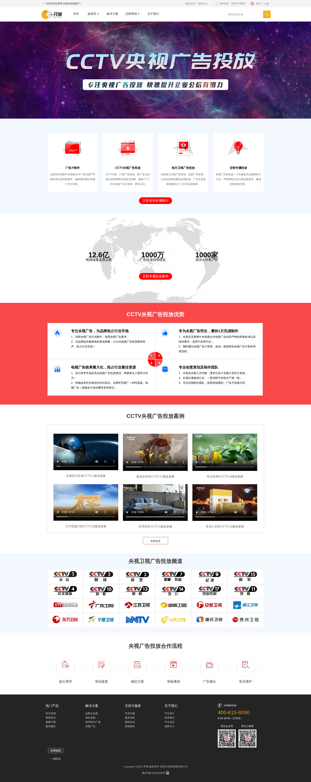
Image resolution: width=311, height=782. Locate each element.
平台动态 (169, 722)
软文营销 (51, 713)
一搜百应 (56, 758)
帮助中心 (203, 3)
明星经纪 (51, 717)
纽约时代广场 (92, 722)
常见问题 (130, 713)
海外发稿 (90, 717)
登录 (258, 3)
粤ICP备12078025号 (154, 773)
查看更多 (155, 541)
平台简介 (169, 713)
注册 (266, 3)
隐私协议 (130, 722)
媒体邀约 (51, 726)
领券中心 (169, 726)
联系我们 (169, 717)
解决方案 (112, 14)
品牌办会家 (91, 713)
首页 (76, 14)
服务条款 (130, 717)
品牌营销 (131, 14)
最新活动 (190, 3)
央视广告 (90, 726)
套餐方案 (51, 722)
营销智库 (130, 726)
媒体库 (92, 14)
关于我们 (153, 14)
